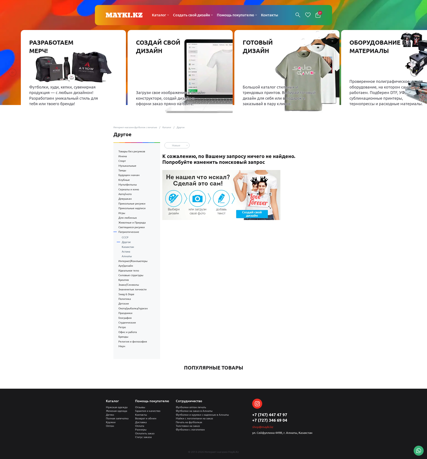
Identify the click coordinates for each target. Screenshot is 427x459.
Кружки (111, 422)
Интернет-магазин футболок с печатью (135, 127)
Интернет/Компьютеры (132, 261)
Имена (122, 156)
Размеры (140, 429)
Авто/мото (125, 194)
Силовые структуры (130, 275)
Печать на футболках (189, 422)
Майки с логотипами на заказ (194, 418)
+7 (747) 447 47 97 (269, 414)
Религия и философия (132, 341)
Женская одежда (116, 410)
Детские (123, 303)
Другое (126, 242)
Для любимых (127, 217)
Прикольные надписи (132, 208)
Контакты (141, 414)
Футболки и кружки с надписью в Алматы (202, 414)
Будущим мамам (129, 175)
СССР (125, 237)
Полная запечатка (117, 418)
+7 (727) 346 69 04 (269, 420)
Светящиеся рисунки (131, 227)
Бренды (123, 336)
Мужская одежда (116, 407)
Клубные (124, 179)
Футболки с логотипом (190, 429)
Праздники (125, 313)
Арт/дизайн (125, 265)
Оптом (110, 425)
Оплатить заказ (144, 433)
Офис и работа (127, 332)
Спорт (122, 160)
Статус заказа (143, 437)
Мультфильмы (127, 184)
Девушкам (125, 198)
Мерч (121, 346)
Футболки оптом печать (191, 407)
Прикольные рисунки (131, 203)
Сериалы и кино (128, 189)
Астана (126, 251)
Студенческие (127, 322)
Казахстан (128, 246)
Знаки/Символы (128, 284)
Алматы (127, 256)
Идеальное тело (128, 270)
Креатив (123, 279)
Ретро (122, 327)
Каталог (166, 127)
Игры (121, 213)
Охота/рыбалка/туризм (133, 308)
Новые (176, 145)
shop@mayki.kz (262, 426)
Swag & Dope (126, 294)
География (125, 317)
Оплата (139, 425)
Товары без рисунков (131, 151)
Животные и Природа (132, 222)
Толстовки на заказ (188, 425)
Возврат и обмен (145, 418)
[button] (13, 73)
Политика (124, 298)
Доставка (141, 422)
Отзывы (140, 407)
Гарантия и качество (147, 410)
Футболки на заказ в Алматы (194, 410)
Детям (110, 414)
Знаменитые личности (132, 289)
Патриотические (128, 231)
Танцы (122, 170)
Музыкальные (127, 165)
